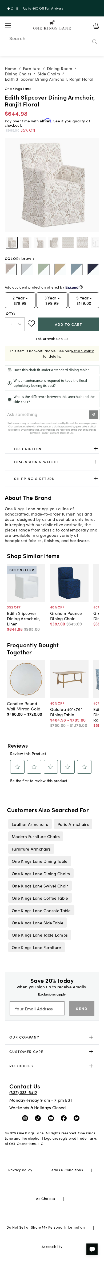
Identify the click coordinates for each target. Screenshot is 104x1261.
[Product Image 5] (82, 242)
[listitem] (30, 824)
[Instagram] (26, 1118)
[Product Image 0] (12, 242)
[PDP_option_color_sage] (44, 269)
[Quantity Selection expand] (20, 324)
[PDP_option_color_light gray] (27, 269)
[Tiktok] (39, 1118)
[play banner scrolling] (16, 8)
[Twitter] (78, 1118)
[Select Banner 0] (8, 8)
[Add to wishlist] (31, 323)
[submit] (94, 41)
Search (17, 38)
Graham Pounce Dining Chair (66, 615)
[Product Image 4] (68, 242)
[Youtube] (52, 1118)
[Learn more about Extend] (81, 287)
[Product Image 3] (54, 242)
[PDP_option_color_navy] (93, 269)
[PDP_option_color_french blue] (77, 269)
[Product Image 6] (96, 242)
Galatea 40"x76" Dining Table (66, 711)
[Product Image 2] (40, 242)
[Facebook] (65, 1118)
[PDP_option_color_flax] (60, 269)
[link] (52, 449)
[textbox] (15, 325)
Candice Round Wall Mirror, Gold (23, 705)
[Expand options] (96, 449)
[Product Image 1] (26, 242)
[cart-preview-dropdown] (96, 26)
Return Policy (82, 350)
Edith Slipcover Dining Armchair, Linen (23, 618)
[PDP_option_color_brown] (11, 269)
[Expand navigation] (12, 25)
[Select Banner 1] (12, 8)
